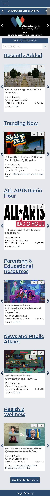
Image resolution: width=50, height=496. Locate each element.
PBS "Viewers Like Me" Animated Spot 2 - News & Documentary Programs (20, 378)
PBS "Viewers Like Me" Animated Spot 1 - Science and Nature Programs (23, 308)
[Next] (48, 86)
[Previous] (2, 86)
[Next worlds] (46, 11)
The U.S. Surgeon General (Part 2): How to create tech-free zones (23, 451)
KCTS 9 (16, 322)
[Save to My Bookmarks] (34, 66)
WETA (16, 106)
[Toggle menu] (5, 4)
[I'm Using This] (40, 66)
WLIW (16, 246)
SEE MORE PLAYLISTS (25, 479)
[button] (24, 32)
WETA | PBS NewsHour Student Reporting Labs (21, 466)
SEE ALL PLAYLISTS (25, 40)
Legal (20, 493)
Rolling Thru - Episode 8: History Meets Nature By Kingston (23, 159)
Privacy (29, 493)
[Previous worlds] (2, 11)
